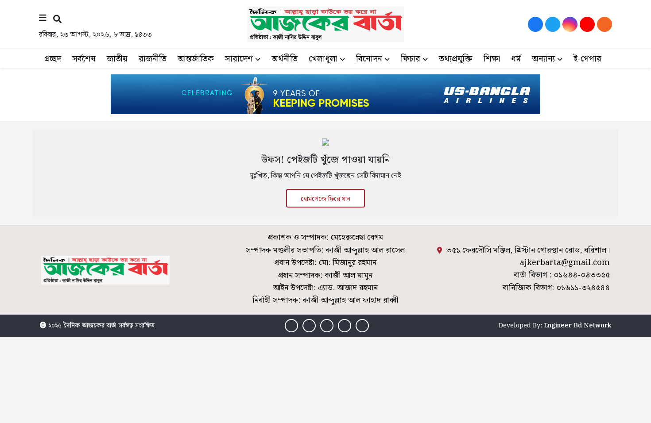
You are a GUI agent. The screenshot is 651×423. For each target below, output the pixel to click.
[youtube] (587, 24)
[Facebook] (535, 24)
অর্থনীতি (284, 59)
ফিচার (410, 59)
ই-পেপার (587, 59)
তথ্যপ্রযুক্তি (456, 59)
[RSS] (604, 24)
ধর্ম (516, 59)
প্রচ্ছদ (52, 59)
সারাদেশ (239, 59)
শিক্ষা (492, 59)
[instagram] (569, 24)
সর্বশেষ (84, 59)
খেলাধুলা (323, 59)
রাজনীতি (153, 59)
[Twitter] (552, 24)
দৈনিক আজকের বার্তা (89, 326)
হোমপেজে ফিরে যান (325, 199)
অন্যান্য (543, 59)
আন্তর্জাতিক (196, 59)
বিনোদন (369, 59)
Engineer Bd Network (577, 326)
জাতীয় (117, 59)
